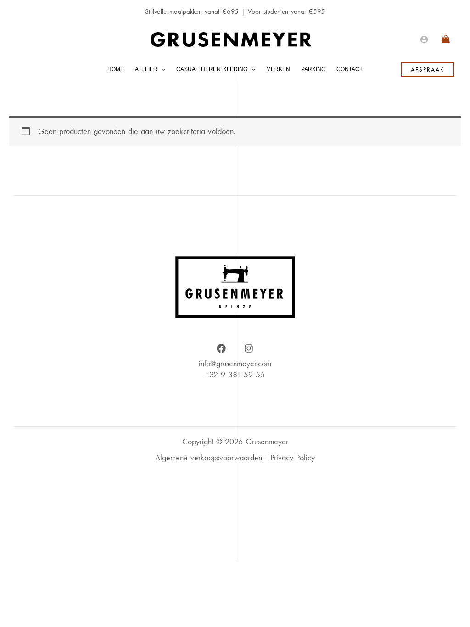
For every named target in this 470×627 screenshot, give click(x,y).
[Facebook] (221, 348)
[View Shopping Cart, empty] (445, 39)
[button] (161, 69)
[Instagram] (248, 348)
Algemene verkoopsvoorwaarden (208, 457)
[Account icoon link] (424, 39)
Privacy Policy (292, 457)
